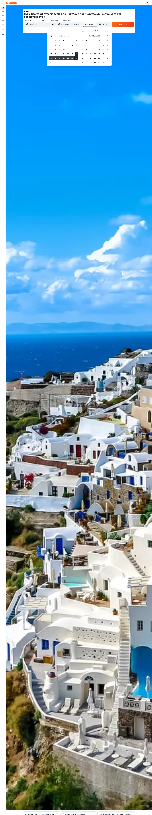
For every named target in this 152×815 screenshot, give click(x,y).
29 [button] (55, 62)
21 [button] (51, 58)
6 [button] (76, 45)
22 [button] (55, 58)
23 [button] (59, 58)
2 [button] (59, 45)
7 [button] (90, 49)
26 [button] (72, 58)
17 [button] (63, 54)
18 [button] (68, 54)
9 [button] (59, 49)
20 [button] (76, 54)
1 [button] (55, 45)
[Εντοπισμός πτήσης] (3, 24)
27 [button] (76, 58)
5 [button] (72, 45)
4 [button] (107, 45)
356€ (27, 13)
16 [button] (59, 54)
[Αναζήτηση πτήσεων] (3, 8)
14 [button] (51, 54)
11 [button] (68, 49)
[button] (3, 3)
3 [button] (63, 45)
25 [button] (68, 58)
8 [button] (55, 49)
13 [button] (76, 49)
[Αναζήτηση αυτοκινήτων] (3, 15)
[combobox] (30, 20)
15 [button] (55, 54)
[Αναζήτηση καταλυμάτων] (3, 12)
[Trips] (3, 29)
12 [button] (72, 49)
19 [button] (72, 54)
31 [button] (103, 62)
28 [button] (51, 62)
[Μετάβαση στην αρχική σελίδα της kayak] (11, 3)
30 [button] (59, 62)
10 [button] (64, 49)
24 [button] (64, 58)
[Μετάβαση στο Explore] (3, 20)
